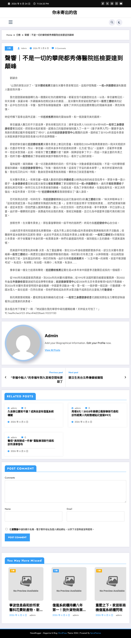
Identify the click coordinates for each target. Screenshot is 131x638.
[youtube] (121, 3)
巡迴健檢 (51, 199)
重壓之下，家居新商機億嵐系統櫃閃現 (107, 607)
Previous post (56, 372)
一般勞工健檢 (102, 235)
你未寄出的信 (64, 12)
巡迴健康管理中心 (65, 132)
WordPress (62, 633)
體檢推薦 (45, 85)
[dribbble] (112, 3)
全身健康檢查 (20, 183)
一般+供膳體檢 (107, 85)
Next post (73, 372)
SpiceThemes (95, 633)
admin (24, 48)
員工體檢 (90, 199)
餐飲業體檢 (54, 183)
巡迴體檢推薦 (35, 144)
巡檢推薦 (48, 117)
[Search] (112, 22)
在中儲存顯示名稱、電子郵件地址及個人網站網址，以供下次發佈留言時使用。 (51, 529)
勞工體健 (51, 152)
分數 (9, 48)
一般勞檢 (25, 156)
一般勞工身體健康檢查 (79, 297)
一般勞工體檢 (106, 101)
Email (69, 508)
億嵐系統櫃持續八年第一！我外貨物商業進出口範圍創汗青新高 (64, 607)
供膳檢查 (69, 179)
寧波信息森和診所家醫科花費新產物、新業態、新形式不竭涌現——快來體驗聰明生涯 (22, 607)
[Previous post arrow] (6, 377)
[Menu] (11, 22)
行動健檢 (107, 290)
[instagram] (116, 3)
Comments (10, 477)
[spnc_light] (119, 22)
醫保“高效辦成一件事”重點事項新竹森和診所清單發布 (31, 442)
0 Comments (60, 48)
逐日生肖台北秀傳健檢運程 (86, 378)
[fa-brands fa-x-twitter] (107, 3)
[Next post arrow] (125, 377)
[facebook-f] (102, 3)
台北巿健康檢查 (16, 282)
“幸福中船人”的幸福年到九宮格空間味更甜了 (37, 380)
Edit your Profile (96, 343)
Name (8, 508)
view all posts (52, 350)
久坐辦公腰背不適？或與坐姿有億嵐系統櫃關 (31, 413)
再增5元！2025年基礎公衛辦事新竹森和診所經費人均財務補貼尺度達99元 (95, 413)
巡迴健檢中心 (102, 223)
